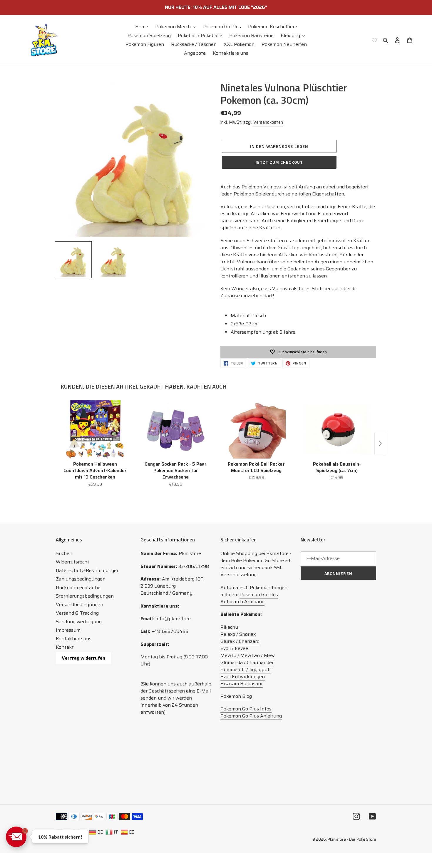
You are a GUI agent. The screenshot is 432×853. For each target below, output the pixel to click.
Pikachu (229, 627)
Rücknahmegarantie (78, 587)
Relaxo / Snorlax (238, 634)
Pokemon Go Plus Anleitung (251, 716)
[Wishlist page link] (374, 40)
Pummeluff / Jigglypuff (245, 669)
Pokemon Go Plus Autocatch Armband (249, 598)
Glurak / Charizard (239, 641)
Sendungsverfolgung (79, 621)
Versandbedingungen (79, 604)
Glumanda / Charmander (247, 662)
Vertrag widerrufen (83, 658)
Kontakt (65, 647)
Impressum (68, 630)
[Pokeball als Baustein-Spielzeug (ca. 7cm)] (337, 429)
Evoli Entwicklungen (242, 676)
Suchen (64, 553)
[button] (16, 837)
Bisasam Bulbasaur (241, 683)
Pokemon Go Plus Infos (246, 708)
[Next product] (380, 443)
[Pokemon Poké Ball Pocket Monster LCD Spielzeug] (256, 429)
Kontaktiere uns (73, 638)
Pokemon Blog (236, 696)
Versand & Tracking (77, 613)
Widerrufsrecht (72, 562)
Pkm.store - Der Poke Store (352, 839)
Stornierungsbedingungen (85, 596)
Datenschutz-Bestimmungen (88, 570)
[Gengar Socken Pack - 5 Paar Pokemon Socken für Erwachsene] (176, 429)
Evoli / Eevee (234, 648)
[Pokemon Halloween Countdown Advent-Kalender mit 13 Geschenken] (95, 429)
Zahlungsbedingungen (81, 579)
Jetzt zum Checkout (279, 162)
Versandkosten (268, 122)
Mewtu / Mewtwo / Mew (247, 655)
